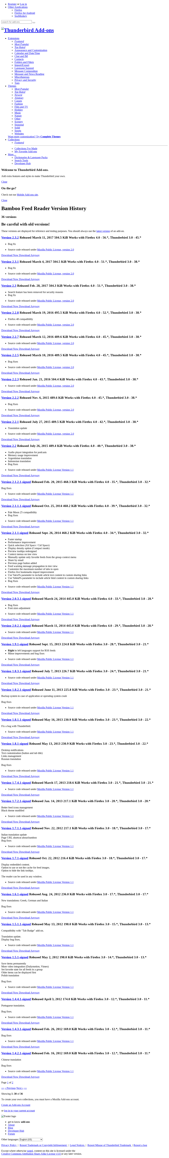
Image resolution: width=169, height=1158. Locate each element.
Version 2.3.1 (10, 261)
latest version (103, 231)
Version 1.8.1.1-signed (16, 719)
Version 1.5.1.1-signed (16, 924)
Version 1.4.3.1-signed (16, 1029)
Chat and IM (21, 56)
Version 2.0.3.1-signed (16, 598)
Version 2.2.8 (10, 312)
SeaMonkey (21, 16)
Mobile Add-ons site (27, 194)
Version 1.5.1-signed (14, 957)
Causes (18, 100)
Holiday (19, 109)
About (11, 1124)
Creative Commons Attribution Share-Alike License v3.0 (31, 1153)
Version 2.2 (8, 446)
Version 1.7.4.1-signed (16, 782)
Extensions (13, 38)
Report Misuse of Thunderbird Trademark (109, 1145)
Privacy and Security (25, 80)
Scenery (19, 121)
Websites (19, 133)
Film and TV (21, 106)
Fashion (19, 103)
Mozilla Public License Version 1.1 (55, 469)
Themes (12, 86)
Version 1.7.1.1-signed (16, 828)
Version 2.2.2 (10, 397)
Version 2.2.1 (10, 422)
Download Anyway (29, 255)
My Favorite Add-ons (26, 151)
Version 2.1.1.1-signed (16, 506)
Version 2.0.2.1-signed (16, 625)
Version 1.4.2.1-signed (16, 1053)
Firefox (18, 10)
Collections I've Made (26, 148)
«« (2, 1088)
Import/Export (22, 65)
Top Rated (20, 47)
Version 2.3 (8, 285)
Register (12, 4)
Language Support (24, 68)
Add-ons (44, 30)
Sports (18, 130)
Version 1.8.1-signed (14, 743)
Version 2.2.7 (10, 337)
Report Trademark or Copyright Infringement (43, 1145)
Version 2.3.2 (10, 237)
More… (12, 154)
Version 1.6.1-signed (14, 894)
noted (30, 1150)
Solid (17, 127)
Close (4, 181)
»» (25, 1088)
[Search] (34, 22)
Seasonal (19, 124)
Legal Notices (77, 1145)
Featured (19, 41)
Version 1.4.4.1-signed (16, 999)
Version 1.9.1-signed (14, 644)
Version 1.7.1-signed (14, 858)
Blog (10, 1127)
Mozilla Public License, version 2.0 (55, 249)
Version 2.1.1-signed (14, 533)
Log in (23, 4)
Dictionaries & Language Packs (31, 157)
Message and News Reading (29, 74)
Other (17, 118)
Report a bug (140, 1145)
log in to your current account (19, 1110)
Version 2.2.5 (10, 355)
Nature (18, 115)
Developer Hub (23, 163)
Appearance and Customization (31, 50)
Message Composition (26, 71)
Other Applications (18, 7)
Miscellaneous (22, 77)
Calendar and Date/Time (27, 53)
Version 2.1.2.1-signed (16, 482)
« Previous (10, 1088)
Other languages (9, 1139)
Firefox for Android (25, 13)
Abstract (19, 97)
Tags (17, 83)
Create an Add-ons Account (15, 1105)
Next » (19, 1088)
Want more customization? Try (34, 136)
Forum (11, 1133)
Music (18, 112)
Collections (14, 139)
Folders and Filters (24, 62)
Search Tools (21, 160)
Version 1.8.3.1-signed (16, 671)
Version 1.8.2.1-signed (16, 689)
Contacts (19, 59)
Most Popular (22, 44)
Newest (18, 94)
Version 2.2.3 (10, 379)
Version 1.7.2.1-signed (16, 801)
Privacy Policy (9, 1145)
